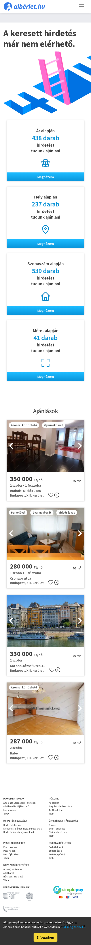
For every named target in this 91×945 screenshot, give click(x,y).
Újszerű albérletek (12, 869)
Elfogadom (45, 937)
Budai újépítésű (57, 854)
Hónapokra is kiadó (13, 876)
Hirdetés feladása (12, 825)
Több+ (6, 813)
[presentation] (11, 446)
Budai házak (55, 850)
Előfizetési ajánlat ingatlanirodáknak (22, 828)
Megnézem (45, 177)
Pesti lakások (10, 847)
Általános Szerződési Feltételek (19, 802)
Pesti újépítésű (11, 854)
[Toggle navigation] (82, 6)
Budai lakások (56, 847)
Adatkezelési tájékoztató (16, 806)
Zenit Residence (57, 828)
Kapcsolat (54, 802)
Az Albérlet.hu (56, 810)
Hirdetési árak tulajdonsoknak (18, 832)
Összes (52, 825)
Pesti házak (9, 850)
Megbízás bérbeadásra (60, 806)
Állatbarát (8, 873)
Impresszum (9, 810)
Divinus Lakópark (58, 832)
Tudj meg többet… (73, 927)
